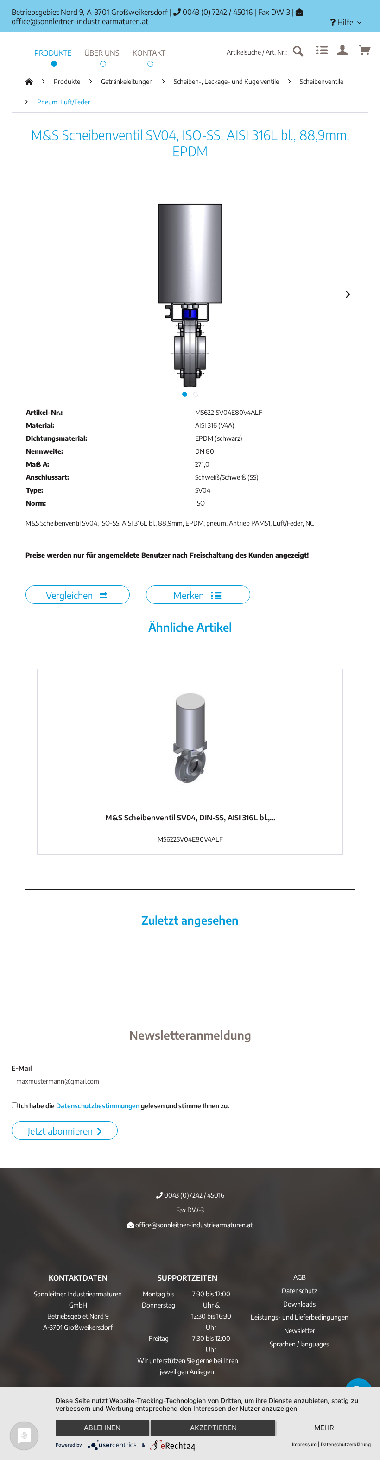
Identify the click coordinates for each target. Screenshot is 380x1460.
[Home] (29, 81)
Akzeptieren (213, 1427)
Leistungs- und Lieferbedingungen (299, 1317)
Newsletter (299, 1330)
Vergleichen (70, 595)
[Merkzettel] (320, 50)
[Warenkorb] (365, 50)
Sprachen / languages (299, 1344)
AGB (299, 1277)
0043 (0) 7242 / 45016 (217, 12)
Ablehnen (102, 1427)
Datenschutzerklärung (346, 1444)
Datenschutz (299, 1291)
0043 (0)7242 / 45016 (193, 1195)
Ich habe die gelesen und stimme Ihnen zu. (123, 1106)
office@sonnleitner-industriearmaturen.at (80, 21)
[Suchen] (298, 50)
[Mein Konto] (343, 50)
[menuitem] (345, 22)
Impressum (304, 1444)
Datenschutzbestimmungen (97, 1106)
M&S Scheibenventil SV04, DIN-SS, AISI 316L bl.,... (190, 817)
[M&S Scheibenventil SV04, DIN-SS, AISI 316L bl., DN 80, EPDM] (190, 738)
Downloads (299, 1304)
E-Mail (22, 1068)
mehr (324, 1427)
